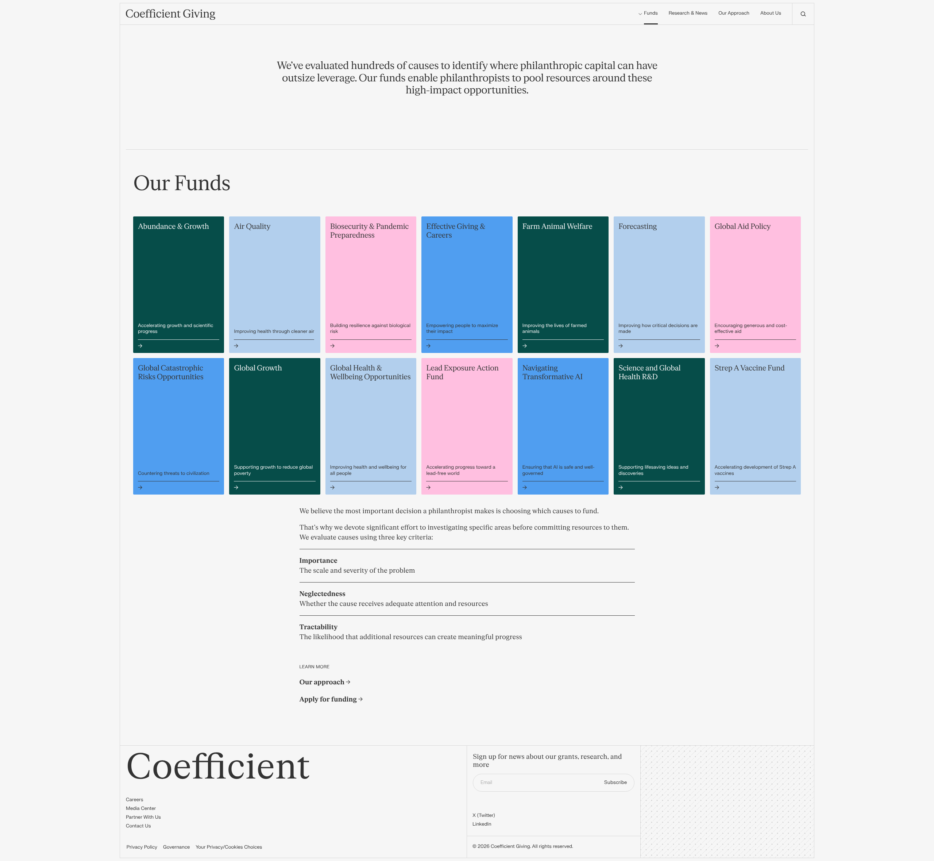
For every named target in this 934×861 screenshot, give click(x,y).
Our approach (323, 682)
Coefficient (218, 767)
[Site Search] (803, 13)
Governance (176, 847)
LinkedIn (481, 824)
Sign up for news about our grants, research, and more (547, 761)
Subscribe (615, 782)
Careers (134, 800)
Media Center (141, 809)
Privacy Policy (142, 847)
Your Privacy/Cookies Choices (229, 847)
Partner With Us (143, 817)
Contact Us (138, 826)
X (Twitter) (483, 816)
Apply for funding (329, 699)
